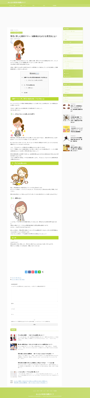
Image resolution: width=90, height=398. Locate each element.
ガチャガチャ (67, 44)
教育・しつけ (22, 5)
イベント (67, 70)
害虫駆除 (54, 5)
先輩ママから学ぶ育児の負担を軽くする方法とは (35, 77)
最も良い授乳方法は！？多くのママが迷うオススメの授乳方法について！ (35, 344)
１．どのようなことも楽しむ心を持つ (33, 80)
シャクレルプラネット (69, 47)
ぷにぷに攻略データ (69, 53)
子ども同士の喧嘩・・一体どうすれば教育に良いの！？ (31, 335)
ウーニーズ (67, 78)
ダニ (66, 34)
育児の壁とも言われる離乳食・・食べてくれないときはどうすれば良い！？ (36, 353)
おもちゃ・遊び (12, 5)
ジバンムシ (67, 36)
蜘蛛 (66, 39)
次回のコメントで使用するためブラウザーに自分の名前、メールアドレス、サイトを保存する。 (31, 321)
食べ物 (66, 100)
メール (13, 308)
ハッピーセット (68, 50)
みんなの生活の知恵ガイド (17, 2)
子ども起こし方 (68, 87)
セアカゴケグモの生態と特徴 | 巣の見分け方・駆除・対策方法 (76, 139)
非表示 (37, 73)
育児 (33, 5)
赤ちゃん (19, 277)
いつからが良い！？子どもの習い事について (28, 372)
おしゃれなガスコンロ (69, 61)
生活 (44, 5)
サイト (12, 314)
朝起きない (67, 92)
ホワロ (67, 66)
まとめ (25, 92)
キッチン (66, 58)
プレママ (13, 277)
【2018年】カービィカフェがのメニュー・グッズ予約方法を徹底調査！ (77, 130)
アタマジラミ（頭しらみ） (70, 31)
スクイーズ (67, 81)
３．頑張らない (28, 87)
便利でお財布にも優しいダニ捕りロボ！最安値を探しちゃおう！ (76, 149)
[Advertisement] (45, 17)
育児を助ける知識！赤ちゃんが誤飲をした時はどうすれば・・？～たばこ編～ (36, 362)
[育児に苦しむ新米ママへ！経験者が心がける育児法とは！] (36, 272)
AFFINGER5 (59, 396)
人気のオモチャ (68, 76)
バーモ (67, 63)
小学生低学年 (67, 89)
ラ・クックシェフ (69, 68)
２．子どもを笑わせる (29, 85)
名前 (12, 303)
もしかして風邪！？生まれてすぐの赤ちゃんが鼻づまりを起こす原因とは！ (31, 381)
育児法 (23, 279)
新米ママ (17, 279)
